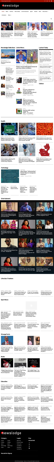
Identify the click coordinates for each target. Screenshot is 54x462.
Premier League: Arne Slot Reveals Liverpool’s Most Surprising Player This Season (20, 326)
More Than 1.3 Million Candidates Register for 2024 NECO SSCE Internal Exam (7, 409)
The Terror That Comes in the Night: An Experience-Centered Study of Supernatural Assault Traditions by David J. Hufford (20, 373)
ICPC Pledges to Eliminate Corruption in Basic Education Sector (20, 387)
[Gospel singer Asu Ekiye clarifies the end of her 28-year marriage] (27, 261)
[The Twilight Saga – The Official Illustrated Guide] (34, 362)
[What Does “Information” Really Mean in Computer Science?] (10, 176)
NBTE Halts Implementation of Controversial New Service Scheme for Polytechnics (45, 420)
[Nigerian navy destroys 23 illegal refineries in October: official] (20, 340)
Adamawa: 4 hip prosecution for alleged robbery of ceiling (10, 87)
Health (2, 136)
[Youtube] (51, 1)
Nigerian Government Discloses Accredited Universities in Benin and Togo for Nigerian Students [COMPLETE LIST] (46, 389)
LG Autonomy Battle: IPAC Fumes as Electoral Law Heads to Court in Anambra (47, 349)
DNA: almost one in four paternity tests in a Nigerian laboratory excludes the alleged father (26, 160)
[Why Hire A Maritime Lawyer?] (8, 54)
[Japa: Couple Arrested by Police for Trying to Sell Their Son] (3, 78)
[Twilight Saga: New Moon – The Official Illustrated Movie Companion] (7, 362)
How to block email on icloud (14, 188)
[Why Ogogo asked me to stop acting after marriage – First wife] (9, 224)
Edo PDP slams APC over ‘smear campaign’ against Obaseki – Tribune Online (7, 349)
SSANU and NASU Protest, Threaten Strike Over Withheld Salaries (19, 399)
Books (2, 368)
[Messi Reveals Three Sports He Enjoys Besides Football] (19, 305)
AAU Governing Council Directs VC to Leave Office (6, 399)
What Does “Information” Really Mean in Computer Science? (28, 173)
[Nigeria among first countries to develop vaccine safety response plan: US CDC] (19, 101)
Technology (22, 169)
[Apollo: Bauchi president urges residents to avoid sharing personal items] (44, 150)
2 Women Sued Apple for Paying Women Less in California (23, 190)
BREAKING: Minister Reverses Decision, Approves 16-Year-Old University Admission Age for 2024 (6, 420)
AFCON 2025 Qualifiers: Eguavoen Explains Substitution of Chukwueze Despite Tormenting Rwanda (6, 327)
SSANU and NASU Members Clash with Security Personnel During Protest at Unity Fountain (33, 420)
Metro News (43, 31)
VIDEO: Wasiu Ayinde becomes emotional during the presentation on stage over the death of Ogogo (26, 252)
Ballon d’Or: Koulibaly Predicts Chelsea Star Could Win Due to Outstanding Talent (31, 314)
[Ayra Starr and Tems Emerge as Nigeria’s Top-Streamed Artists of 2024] (34, 340)
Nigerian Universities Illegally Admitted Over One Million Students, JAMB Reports (19, 409)
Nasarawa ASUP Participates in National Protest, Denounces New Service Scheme (47, 399)
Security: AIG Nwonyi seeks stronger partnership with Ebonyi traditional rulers (29, 91)
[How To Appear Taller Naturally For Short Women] (7, 284)
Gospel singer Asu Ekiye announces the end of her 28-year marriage (43, 270)
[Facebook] (45, 1)
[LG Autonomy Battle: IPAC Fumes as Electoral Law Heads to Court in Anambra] (47, 340)
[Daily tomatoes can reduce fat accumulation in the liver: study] (44, 129)
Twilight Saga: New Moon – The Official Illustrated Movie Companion (7, 371)
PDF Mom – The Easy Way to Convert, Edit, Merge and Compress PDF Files (4, 190)
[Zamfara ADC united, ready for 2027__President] (19, 111)
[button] (51, 19)
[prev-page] (2, 425)
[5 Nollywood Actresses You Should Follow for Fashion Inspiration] (47, 284)
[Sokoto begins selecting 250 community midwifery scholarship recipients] (9, 150)
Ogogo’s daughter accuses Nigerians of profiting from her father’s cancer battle (44, 251)
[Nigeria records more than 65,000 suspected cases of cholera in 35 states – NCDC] (9, 129)
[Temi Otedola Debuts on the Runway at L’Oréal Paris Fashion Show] (20, 284)
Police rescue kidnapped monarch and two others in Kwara (47, 34)
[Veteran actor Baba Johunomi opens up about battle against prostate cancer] (9, 206)
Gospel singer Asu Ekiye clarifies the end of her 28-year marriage (27, 269)
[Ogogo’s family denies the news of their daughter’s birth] (44, 206)
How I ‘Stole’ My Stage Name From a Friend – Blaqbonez (9, 251)
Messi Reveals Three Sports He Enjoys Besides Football (18, 314)
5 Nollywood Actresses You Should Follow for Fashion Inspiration (46, 293)
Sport (2, 311)
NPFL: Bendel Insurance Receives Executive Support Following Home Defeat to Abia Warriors (6, 315)
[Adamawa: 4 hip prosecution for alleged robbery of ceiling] (3, 86)
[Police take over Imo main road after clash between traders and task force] (3, 93)
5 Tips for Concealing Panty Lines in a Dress (33, 293)
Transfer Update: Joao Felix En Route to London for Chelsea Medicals (33, 326)
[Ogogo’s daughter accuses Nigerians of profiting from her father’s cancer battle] (44, 242)
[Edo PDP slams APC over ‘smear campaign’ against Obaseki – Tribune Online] (7, 340)
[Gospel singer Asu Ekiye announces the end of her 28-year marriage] (44, 261)
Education (3, 384)
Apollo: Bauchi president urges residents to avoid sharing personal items (44, 160)
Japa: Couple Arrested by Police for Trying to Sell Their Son (10, 79)
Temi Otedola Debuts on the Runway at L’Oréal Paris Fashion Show (20, 293)
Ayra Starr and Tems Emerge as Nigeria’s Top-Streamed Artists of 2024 (33, 349)
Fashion (2, 290)
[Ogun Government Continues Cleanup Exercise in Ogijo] (20, 26)
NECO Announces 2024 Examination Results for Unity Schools (34, 399)
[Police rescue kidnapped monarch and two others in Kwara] (47, 26)
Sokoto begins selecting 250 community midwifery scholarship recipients (8, 160)
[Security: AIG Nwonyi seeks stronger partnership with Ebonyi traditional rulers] (19, 90)
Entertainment (4, 212)
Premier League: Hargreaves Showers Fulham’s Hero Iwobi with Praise (46, 326)
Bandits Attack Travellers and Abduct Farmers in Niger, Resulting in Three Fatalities (10, 70)
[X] (49, 1)
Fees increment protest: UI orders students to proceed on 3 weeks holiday (7, 387)
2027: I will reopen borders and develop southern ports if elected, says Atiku (33, 35)
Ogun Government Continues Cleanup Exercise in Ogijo (19, 34)
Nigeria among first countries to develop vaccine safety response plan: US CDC (30, 102)
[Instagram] (47, 1)
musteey (24, 85)
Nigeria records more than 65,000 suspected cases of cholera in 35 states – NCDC (45, 53)
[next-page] (4, 425)
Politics (29, 31)
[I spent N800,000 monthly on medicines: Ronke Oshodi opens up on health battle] (9, 261)
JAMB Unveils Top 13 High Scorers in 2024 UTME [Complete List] (33, 409)
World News (3, 31)
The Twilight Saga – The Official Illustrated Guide (34, 371)
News (15, 31)
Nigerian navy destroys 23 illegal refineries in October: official (20, 349)
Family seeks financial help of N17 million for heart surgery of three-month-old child (27, 139)
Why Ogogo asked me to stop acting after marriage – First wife (8, 233)
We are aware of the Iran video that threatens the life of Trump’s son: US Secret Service (7, 35)
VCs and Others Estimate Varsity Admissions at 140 (45, 409)
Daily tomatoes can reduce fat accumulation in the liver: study (44, 139)
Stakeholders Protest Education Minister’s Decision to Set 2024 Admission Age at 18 (19, 419)
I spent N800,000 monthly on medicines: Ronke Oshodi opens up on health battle (8, 270)
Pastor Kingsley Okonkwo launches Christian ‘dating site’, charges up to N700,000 (26, 215)
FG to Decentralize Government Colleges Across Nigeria (33, 387)
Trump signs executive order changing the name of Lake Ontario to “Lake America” (30, 81)
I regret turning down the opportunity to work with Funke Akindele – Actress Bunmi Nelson (44, 233)
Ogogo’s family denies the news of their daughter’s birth (44, 215)
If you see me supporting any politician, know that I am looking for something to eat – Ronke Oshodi (27, 233)
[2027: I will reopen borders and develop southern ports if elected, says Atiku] (34, 26)
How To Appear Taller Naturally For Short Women (6, 293)
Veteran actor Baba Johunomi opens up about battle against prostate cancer (8, 215)
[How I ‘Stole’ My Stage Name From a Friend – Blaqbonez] (9, 242)
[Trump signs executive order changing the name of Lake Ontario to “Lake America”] (19, 80)
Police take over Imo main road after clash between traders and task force (10, 95)
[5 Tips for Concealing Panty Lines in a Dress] (34, 284)
